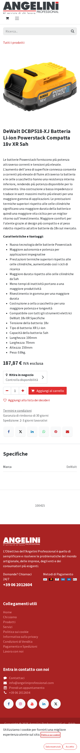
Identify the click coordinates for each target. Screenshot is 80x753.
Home (7, 612)
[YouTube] (32, 704)
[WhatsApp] (44, 431)
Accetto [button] (70, 746)
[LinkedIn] (32, 431)
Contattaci (16, 678)
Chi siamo (10, 617)
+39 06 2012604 (19, 693)
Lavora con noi (13, 651)
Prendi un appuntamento (27, 688)
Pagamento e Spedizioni (20, 646)
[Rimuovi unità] (7, 391)
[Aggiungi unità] (23, 391)
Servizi (7, 627)
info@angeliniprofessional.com (31, 683)
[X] (20, 431)
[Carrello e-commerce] (7, 18)
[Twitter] (56, 704)
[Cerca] (72, 31)
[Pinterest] (56, 431)
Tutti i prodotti (13, 42)
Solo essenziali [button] (53, 746)
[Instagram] (20, 704)
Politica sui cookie (16, 632)
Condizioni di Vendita (17, 641)
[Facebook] (9, 431)
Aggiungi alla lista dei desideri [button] (29, 400)
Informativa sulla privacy (20, 637)
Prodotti (9, 622)
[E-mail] (67, 431)
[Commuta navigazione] (17, 18)
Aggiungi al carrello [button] (50, 391)
